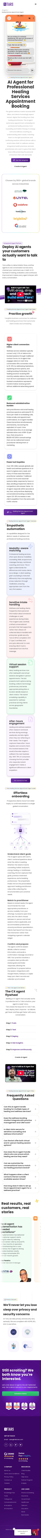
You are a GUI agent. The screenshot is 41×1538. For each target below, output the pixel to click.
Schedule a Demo (20, 1394)
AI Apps (23, 1483)
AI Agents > (5, 10)
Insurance (24, 1496)
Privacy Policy (8, 1477)
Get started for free (20, 781)
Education (24, 1509)
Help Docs (24, 1477)
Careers (7, 1483)
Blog (22, 1474)
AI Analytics (8, 1505)
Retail (23, 1512)
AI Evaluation (8, 1509)
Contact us (8, 1480)
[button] (35, 4)
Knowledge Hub (9, 1493)
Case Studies (25, 1470)
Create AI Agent (20, 166)
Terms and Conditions (11, 1474)
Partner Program (27, 1480)
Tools (6, 1496)
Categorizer (8, 1499)
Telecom (24, 1505)
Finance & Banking (27, 1493)
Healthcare (25, 1502)
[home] (8, 4)
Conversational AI (10, 1502)
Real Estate (25, 1515)
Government (25, 1499)
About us (7, 1470)
